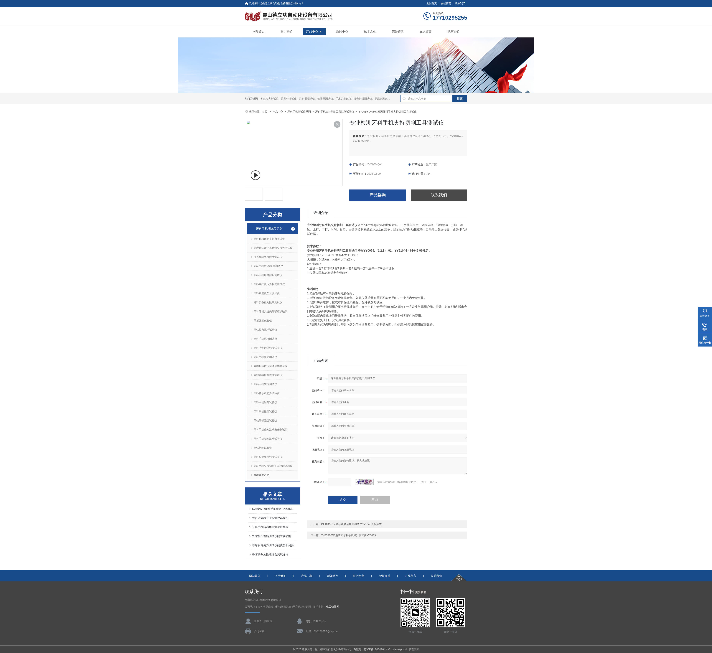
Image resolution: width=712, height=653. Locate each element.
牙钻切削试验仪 (263, 447)
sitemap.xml (400, 649)
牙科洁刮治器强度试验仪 (268, 347)
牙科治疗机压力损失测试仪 (269, 284)
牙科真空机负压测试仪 (267, 293)
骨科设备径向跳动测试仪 (268, 302)
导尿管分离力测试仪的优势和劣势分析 (274, 545)
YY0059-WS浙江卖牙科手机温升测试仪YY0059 (348, 535)
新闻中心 (342, 31)
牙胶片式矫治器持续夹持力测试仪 (273, 247)
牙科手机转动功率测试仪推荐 (270, 527)
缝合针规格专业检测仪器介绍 (270, 518)
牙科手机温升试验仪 (265, 402)
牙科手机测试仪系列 (299, 111)
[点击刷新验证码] (364, 482)
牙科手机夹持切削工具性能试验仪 (334, 111)
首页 (265, 111)
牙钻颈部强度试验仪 (265, 420)
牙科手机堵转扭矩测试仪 (268, 275)
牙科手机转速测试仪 (265, 384)
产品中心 (312, 31)
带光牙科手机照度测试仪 (268, 256)
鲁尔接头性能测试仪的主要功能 (271, 536)
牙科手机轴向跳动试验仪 (268, 438)
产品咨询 (378, 195)
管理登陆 (414, 649)
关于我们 (286, 31)
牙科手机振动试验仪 (265, 411)
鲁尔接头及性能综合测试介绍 (270, 554)
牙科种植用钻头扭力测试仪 (269, 238)
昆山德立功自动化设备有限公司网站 (280, 3)
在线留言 (446, 3)
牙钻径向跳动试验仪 (265, 329)
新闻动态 (332, 575)
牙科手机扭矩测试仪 (265, 356)
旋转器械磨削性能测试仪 (268, 375)
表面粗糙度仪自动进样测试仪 (270, 366)
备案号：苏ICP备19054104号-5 (372, 649)
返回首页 (431, 3)
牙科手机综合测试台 (265, 338)
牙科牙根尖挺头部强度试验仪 (270, 311)
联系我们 (460, 3)
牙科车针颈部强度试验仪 (268, 456)
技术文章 (370, 31)
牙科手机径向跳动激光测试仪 (270, 429)
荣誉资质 (398, 31)
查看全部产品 (261, 475)
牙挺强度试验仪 (263, 320)
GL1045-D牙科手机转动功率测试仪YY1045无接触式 (351, 524)
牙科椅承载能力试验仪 (267, 393)
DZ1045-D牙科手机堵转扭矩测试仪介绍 (274, 508)
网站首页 (259, 31)
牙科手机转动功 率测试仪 (268, 266)
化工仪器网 (332, 606)
